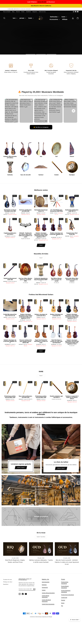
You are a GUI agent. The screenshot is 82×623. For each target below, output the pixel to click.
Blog (13, 11)
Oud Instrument (45, 581)
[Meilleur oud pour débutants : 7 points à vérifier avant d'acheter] (41, 549)
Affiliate (64, 19)
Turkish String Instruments (48, 592)
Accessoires (54, 19)
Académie (28, 11)
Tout (41, 245)
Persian (63, 579)
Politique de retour (7, 581)
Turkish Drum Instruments (48, 604)
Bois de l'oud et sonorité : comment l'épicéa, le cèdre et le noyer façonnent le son (67, 562)
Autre (64, 17)
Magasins (35, 11)
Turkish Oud (64, 597)
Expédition (5, 584)
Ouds (30, 18)
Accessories (45, 587)
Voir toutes (41, 536)
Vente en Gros (42, 11)
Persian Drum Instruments (67, 594)
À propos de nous (7, 579)
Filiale (22, 11)
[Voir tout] (21, 449)
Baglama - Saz (45, 579)
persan (22, 18)
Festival (18, 11)
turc (14, 18)
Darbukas (44, 584)
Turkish (43, 590)
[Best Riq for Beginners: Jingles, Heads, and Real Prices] (15, 549)
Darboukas (54, 17)
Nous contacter (7, 11)
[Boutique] (41, 490)
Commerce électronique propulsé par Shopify (41, 616)
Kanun (62, 602)
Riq (62, 605)
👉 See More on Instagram (41, 127)
